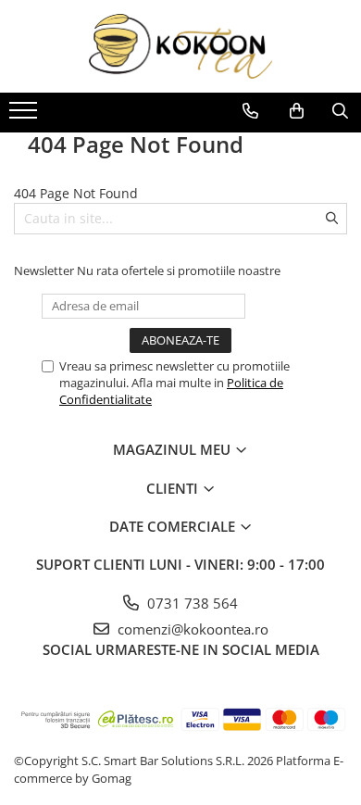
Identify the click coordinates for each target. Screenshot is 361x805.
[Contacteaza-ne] (250, 111)
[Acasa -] (180, 46)
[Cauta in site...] (340, 111)
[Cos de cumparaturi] (297, 111)
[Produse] (25, 116)
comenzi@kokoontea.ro (191, 629)
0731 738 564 (190, 603)
